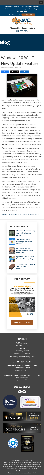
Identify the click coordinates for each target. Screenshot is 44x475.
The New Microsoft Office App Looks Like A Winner (25, 241)
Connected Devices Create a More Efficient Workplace (24, 250)
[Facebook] (20, 391)
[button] (41, 2)
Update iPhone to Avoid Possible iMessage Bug (25, 258)
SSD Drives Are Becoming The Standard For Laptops (25, 266)
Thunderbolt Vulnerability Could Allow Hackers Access (25, 233)
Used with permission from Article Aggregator (20, 214)
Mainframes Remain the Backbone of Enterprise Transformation (22, 376)
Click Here (28, 14)
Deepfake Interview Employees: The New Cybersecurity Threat (22, 366)
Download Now (22, 322)
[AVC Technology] (22, 20)
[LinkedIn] (24, 391)
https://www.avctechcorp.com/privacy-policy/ (22, 473)
